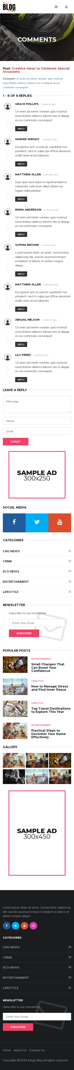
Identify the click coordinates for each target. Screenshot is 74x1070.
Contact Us (37, 1050)
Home (7, 1050)
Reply (21, 128)
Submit (15, 441)
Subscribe (24, 633)
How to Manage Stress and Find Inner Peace (49, 688)
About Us (20, 1050)
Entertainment (37, 581)
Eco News (37, 571)
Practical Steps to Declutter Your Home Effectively (48, 734)
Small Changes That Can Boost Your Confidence (47, 667)
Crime (37, 561)
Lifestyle (37, 592)
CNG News (37, 551)
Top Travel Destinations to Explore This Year (50, 710)
